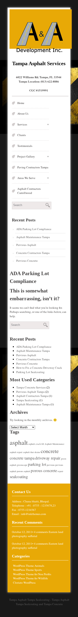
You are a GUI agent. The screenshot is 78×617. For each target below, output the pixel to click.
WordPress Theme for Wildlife (30, 578)
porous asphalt (23, 471)
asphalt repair (16, 452)
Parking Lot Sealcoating (30, 372)
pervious (51, 464)
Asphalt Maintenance (54, 443)
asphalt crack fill (36, 443)
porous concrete (44, 470)
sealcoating (19, 476)
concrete (50, 451)
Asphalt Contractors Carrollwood (29, 191)
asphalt (19, 442)
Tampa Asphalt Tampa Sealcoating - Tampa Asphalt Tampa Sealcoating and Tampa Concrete (39, 602)
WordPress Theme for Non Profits (32, 574)
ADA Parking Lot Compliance (33, 229)
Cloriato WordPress (24, 583)
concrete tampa (22, 458)
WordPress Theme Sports (27, 570)
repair (60, 471)
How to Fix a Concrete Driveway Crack (39, 368)
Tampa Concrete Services (31, 387)
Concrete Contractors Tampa (33, 253)
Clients (21, 135)
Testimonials (24, 146)
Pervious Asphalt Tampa (30, 392)
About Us (22, 113)
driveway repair (47, 458)
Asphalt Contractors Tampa (32, 396)
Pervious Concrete (27, 261)
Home (20, 103)
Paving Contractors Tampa (32, 167)
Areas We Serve (26, 178)
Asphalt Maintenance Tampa (33, 237)
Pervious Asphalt (26, 245)
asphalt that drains (31, 452)
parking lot (37, 464)
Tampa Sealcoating (27, 400)
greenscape (22, 464)
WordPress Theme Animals (28, 566)
